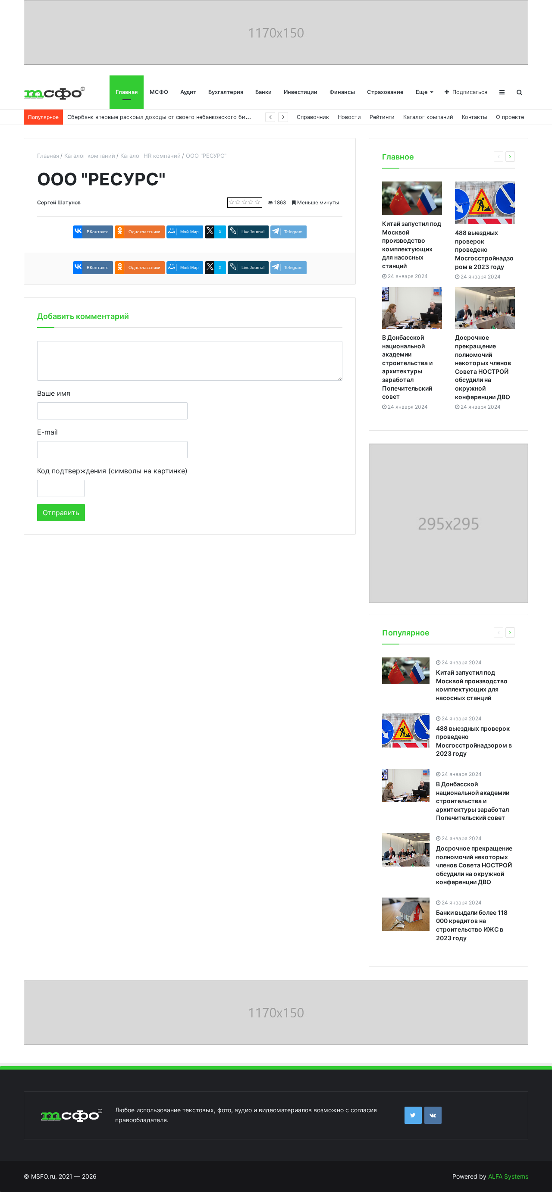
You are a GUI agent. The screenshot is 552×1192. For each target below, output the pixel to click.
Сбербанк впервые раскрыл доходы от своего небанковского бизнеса (163, 117)
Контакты (474, 117)
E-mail (47, 432)
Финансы (342, 92)
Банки (263, 92)
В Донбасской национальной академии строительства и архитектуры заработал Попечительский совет (472, 800)
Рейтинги (382, 117)
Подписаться (469, 92)
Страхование (385, 92)
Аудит (188, 92)
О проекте (510, 117)
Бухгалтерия (225, 92)
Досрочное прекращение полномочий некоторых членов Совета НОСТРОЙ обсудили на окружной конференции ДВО (474, 865)
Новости (349, 117)
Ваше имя (53, 393)
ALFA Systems (508, 1176)
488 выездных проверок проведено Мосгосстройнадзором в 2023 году (484, 249)
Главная (127, 92)
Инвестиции (300, 92)
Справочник (313, 117)
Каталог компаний (428, 117)
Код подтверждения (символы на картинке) (112, 470)
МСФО (159, 92)
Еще (422, 92)
